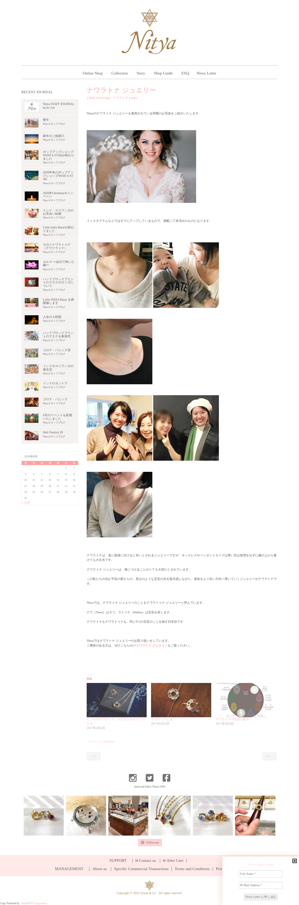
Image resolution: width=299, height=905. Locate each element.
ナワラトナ (120, 98)
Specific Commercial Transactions (141, 869)
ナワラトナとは (161, 719)
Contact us (147, 860)
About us (99, 869)
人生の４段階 (52, 317)
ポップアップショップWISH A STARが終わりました (58, 155)
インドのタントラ (55, 383)
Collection (119, 73)
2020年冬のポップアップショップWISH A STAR (58, 176)
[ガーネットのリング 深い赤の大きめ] (255, 816)
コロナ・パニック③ (56, 350)
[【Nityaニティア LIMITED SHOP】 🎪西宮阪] (213, 816)
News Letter (206, 73)
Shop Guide (163, 73)
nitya (134, 98)
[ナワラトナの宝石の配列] (246, 700)
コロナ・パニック (55, 399)
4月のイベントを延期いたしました (57, 417)
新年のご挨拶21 (53, 136)
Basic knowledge (99, 98)
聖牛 (46, 120)
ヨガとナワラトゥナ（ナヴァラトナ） (56, 246)
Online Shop (93, 73)
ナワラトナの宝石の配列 (232, 719)
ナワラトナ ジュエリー (152, 645)
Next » (269, 756)
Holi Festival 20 (53, 432)
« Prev (93, 756)
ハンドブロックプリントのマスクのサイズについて (58, 283)
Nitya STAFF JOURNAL (58, 104)
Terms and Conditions (192, 869)
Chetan (23, 903)
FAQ (185, 73)
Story (141, 73)
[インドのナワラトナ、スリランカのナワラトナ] (117, 700)
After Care (175, 860)
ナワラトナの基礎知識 (101, 741)
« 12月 (26, 502)
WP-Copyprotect (38, 903)
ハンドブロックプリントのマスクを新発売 (58, 334)
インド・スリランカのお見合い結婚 (58, 212)
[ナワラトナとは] (181, 700)
